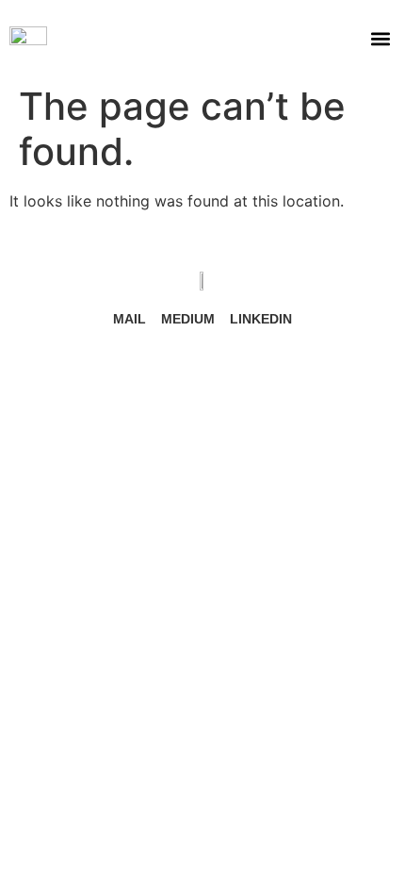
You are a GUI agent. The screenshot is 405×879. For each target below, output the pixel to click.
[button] (380, 38)
